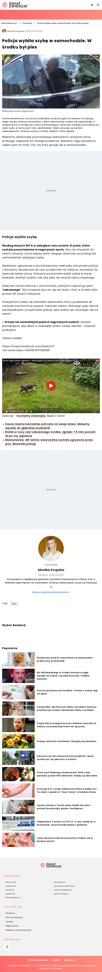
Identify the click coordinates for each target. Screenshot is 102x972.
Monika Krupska (15, 31)
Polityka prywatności (38, 960)
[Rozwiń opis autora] (51, 587)
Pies (14, 603)
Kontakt (56, 960)
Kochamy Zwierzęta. (31, 416)
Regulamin (69, 960)
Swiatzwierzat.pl (9, 23)
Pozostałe (27, 23)
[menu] (92, 4)
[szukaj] (98, 4)
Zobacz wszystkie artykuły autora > (51, 592)
